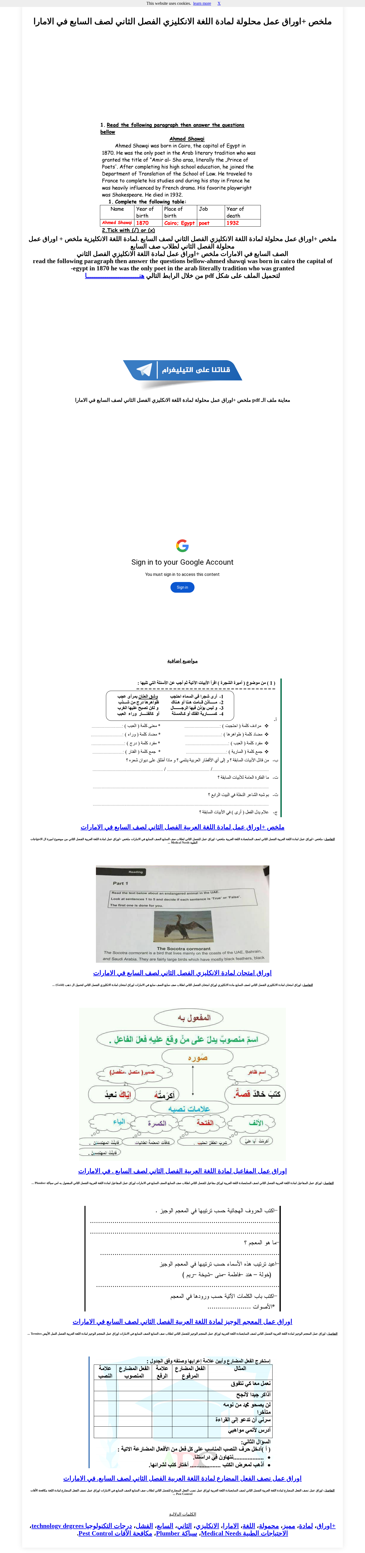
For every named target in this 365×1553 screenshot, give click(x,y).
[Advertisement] (182, 79)
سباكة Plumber (176, 1533)
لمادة (306, 1525)
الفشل (144, 1525)
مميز (289, 1525)
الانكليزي (207, 1525)
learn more (202, 3)
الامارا (231, 1525)
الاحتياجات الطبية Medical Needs (244, 1533)
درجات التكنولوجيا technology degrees (82, 1525)
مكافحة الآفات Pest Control (115, 1533)
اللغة (249, 1525)
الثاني (184, 1525)
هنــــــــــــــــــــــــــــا (115, 275)
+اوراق (326, 1525)
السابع (165, 1525)
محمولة (269, 1525)
